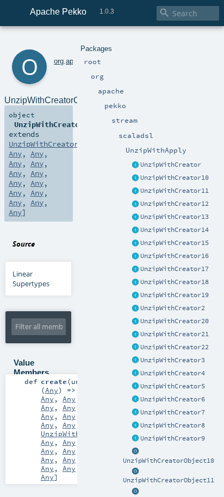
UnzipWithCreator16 (174, 256)
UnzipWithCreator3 (172, 360)
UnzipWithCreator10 (174, 177)
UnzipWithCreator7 (172, 412)
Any (15, 154)
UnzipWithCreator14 (174, 230)
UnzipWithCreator (170, 164)
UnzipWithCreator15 (174, 243)
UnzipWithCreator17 (174, 269)
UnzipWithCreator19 (174, 295)
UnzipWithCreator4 (172, 373)
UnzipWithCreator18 (174, 282)
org (59, 61)
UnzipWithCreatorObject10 (168, 460)
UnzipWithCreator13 (174, 217)
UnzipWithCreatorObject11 (168, 480)
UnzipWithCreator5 (172, 386)
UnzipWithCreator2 (172, 308)
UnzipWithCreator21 (174, 334)
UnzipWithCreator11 (174, 190)
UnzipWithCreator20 (174, 321)
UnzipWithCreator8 (172, 425)
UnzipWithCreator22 (174, 347)
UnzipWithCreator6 (172, 399)
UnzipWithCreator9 (172, 438)
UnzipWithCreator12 (174, 203)
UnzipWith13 (65, 433)
